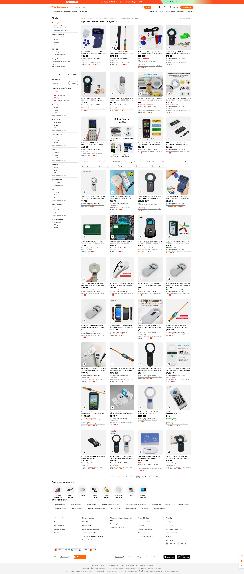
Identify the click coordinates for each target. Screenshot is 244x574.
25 (126, 476)
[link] (241, 555)
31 (149, 476)
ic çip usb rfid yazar (135, 162)
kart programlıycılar (131, 508)
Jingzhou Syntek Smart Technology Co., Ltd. (122, 109)
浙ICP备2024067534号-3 (170, 571)
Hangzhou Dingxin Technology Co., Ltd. (92, 293)
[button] (142, 7)
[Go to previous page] (111, 476)
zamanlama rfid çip (60, 504)
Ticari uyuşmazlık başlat (145, 529)
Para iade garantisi (87, 525)
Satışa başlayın (170, 525)
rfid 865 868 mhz (156, 504)
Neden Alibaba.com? (60, 522)
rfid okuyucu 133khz (143, 166)
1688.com (102, 565)
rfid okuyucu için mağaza (182, 504)
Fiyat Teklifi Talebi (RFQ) (117, 527)
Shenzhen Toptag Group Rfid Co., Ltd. (149, 110)
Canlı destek (141, 525)
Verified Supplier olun (172, 532)
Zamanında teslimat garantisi (90, 529)
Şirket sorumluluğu (59, 529)
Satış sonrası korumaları (89, 532)
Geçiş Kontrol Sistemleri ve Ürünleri (106, 18)
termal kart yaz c (115, 508)
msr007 (168, 504)
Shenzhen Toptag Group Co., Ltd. (91, 62)
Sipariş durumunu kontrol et (174, 529)
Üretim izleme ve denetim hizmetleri (92, 536)
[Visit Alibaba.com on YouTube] (182, 543)
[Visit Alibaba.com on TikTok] (186, 543)
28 (138, 476)
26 (130, 476)
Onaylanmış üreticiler (116, 524)
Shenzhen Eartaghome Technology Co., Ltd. (150, 209)
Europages (149, 565)
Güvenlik (90, 18)
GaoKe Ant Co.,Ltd (86, 249)
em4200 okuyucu (76, 508)
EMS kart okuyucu (91, 504)
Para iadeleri (141, 532)
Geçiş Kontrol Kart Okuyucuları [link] (129, 18)
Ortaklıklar (169, 536)
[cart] (165, 7)
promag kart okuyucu (89, 166)
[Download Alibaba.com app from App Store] (169, 557)
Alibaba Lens (64, 557)
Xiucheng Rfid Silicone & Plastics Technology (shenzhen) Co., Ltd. (178, 379)
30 (145, 476)
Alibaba (83, 18)
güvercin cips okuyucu (160, 508)
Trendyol (142, 565)
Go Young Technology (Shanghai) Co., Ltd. (150, 249)
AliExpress (95, 565)
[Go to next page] (161, 476)
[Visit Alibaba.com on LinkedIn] (170, 543)
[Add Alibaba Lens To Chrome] (80, 557)
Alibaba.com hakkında (61, 518)
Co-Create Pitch (59, 525)
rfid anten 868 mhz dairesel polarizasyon (135, 504)
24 (122, 476)
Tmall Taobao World (112, 565)
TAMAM (73, 74)
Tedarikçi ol (169, 522)
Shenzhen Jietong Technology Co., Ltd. (92, 205)
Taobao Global (130, 565)
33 (157, 476)
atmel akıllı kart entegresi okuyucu (96, 508)
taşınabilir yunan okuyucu (160, 166)
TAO (137, 565)
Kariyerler (57, 532)
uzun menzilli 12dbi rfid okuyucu (116, 162)
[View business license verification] (139, 571)
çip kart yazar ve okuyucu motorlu (93, 162)
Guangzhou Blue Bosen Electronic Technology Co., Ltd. (150, 151)
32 (153, 476)
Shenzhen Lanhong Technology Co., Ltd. (150, 66)
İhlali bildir (141, 540)
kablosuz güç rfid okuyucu (108, 166)
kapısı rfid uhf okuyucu (126, 166)
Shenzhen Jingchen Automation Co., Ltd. (178, 62)
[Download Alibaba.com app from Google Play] (183, 557)
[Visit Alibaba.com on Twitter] (174, 543)
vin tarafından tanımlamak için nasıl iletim (175, 162)
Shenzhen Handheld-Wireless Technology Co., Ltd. (122, 334)
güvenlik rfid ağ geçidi (60, 508)
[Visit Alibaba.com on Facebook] (167, 543)
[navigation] (65, 247)
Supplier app (119, 557)
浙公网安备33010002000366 (153, 571)
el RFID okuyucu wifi (76, 504)
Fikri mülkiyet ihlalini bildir (145, 536)
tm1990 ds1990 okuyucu (152, 162)
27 (134, 476)
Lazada (122, 565)
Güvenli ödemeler (87, 522)
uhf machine (145, 508)
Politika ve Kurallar (87, 540)
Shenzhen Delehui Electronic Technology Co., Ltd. (178, 251)
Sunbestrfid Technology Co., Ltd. (147, 420)
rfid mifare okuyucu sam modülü (110, 504)
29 (141, 476)
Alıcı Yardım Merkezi (144, 522)
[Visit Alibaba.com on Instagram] (178, 543)
